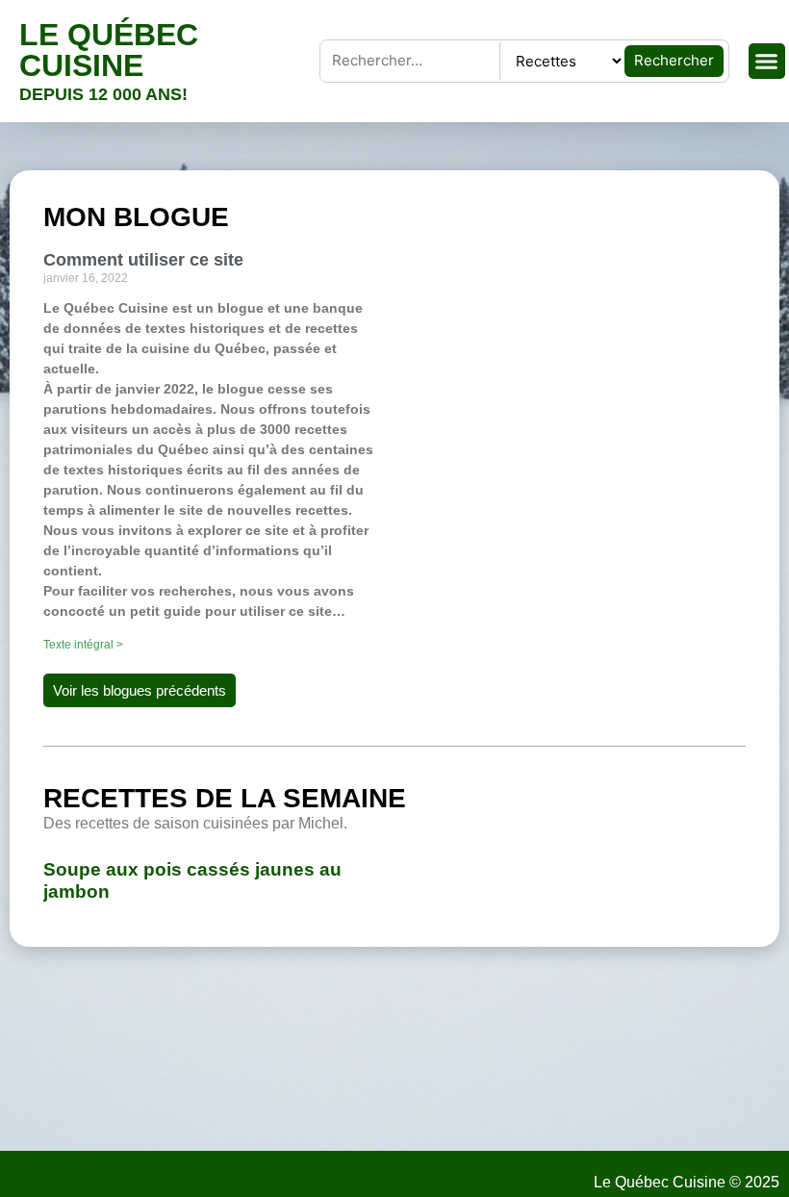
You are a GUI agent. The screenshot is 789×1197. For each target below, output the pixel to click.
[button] (767, 61)
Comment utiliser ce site (143, 259)
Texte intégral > (83, 644)
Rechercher (674, 60)
